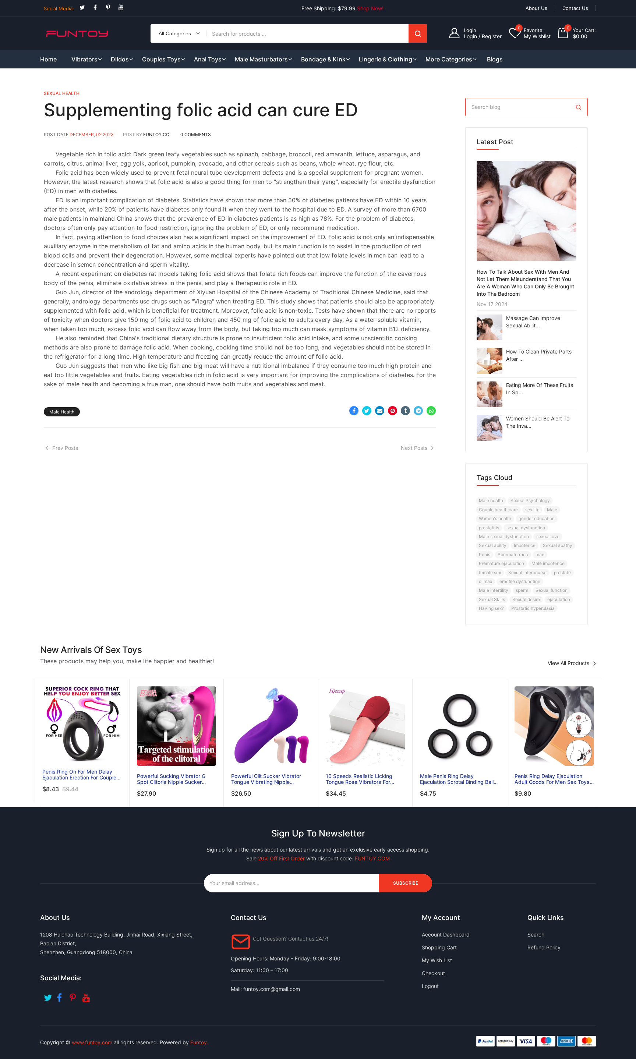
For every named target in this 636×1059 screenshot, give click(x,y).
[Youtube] (121, 7)
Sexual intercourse (527, 572)
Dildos (120, 59)
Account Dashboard (446, 934)
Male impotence (548, 563)
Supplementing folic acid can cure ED (201, 110)
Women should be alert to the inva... (537, 422)
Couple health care (498, 509)
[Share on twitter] (366, 410)
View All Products (568, 663)
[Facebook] (95, 7)
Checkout (433, 973)
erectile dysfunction (519, 581)
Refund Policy (544, 947)
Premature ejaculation (501, 563)
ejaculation (558, 599)
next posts (414, 448)
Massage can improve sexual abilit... (533, 321)
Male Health (61, 412)
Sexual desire (526, 599)
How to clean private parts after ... (539, 355)
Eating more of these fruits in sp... (539, 388)
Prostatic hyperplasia (533, 608)
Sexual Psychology (530, 500)
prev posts (65, 448)
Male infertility (493, 590)
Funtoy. (199, 1042)
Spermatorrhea (513, 554)
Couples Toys (161, 59)
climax (485, 581)
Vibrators (84, 59)
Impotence (525, 545)
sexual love (547, 536)
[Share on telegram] (418, 410)
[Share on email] (379, 410)
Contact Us (575, 8)
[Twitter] (82, 7)
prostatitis (489, 527)
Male (552, 509)
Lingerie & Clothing (385, 59)
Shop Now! (370, 8)
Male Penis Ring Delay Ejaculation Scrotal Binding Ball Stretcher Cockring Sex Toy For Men (457, 779)
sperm (522, 590)
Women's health (495, 518)
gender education (537, 518)
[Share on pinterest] (392, 410)
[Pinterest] (108, 7)
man (540, 554)
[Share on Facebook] (353, 410)
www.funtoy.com (92, 1042)
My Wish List (437, 960)
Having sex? (491, 608)
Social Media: (59, 8)
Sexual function (552, 590)
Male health (491, 500)
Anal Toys (208, 59)
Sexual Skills (492, 599)
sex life (532, 509)
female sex (490, 572)
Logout (430, 986)
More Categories (448, 59)
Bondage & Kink (323, 59)
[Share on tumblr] (405, 410)
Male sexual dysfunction (504, 536)
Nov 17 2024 (492, 304)
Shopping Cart (439, 947)
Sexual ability (492, 545)
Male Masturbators (261, 59)
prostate (562, 572)
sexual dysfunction (525, 527)
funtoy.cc (156, 134)
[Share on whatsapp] (431, 410)
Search (418, 33)
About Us (536, 8)
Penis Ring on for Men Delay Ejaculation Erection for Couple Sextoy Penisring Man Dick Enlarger (79, 775)
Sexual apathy (557, 545)
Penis (484, 554)
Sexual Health (62, 93)
